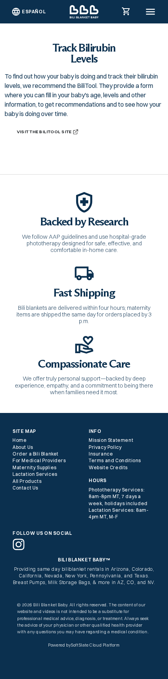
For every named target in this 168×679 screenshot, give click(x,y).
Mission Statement (111, 440)
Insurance (101, 454)
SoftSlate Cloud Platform (95, 645)
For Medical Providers (39, 460)
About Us (23, 447)
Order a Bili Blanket (36, 454)
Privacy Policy (105, 447)
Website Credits (108, 467)
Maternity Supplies (35, 467)
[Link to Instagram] (19, 544)
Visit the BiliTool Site (45, 131)
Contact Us (25, 488)
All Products (27, 481)
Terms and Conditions (115, 460)
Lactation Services (35, 474)
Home (20, 440)
